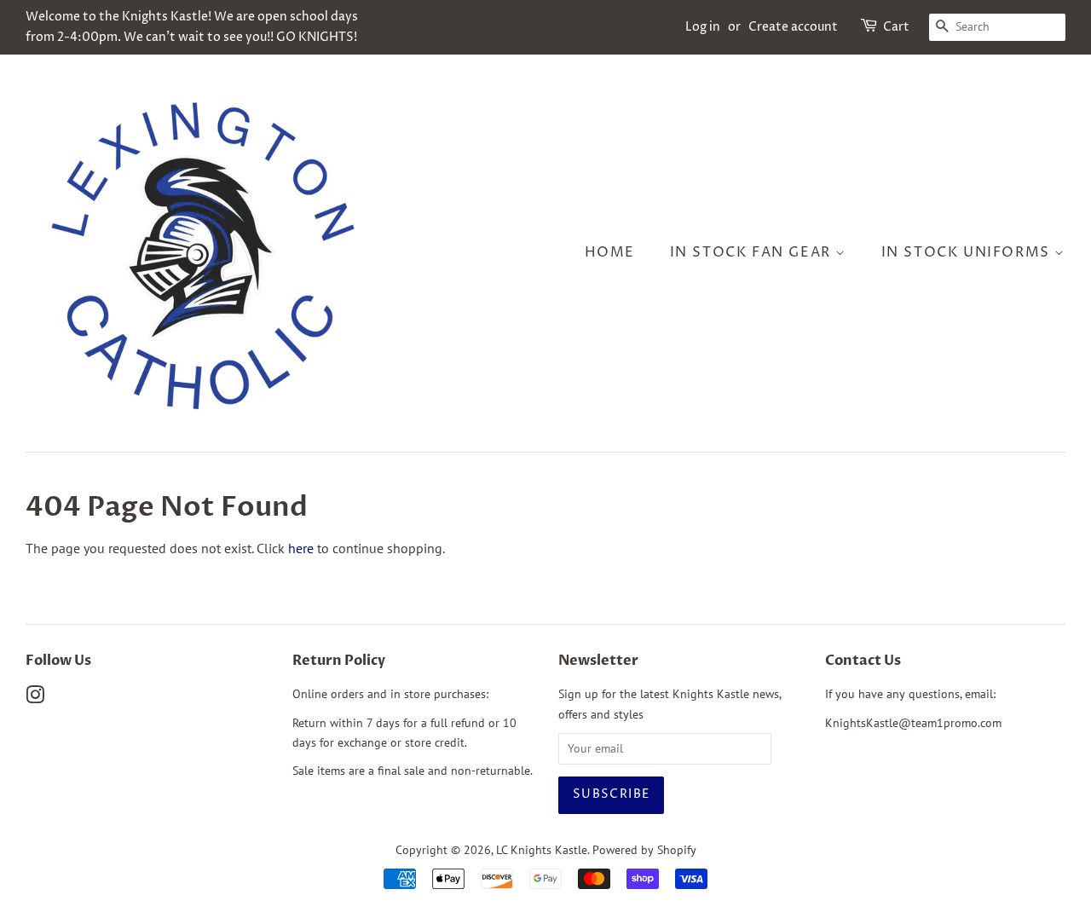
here (301, 548)
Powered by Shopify (644, 849)
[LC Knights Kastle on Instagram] (35, 698)
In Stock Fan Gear (753, 252)
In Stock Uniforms (968, 252)
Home (610, 252)
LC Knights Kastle (541, 849)
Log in (702, 27)
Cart (896, 27)
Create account (793, 27)
